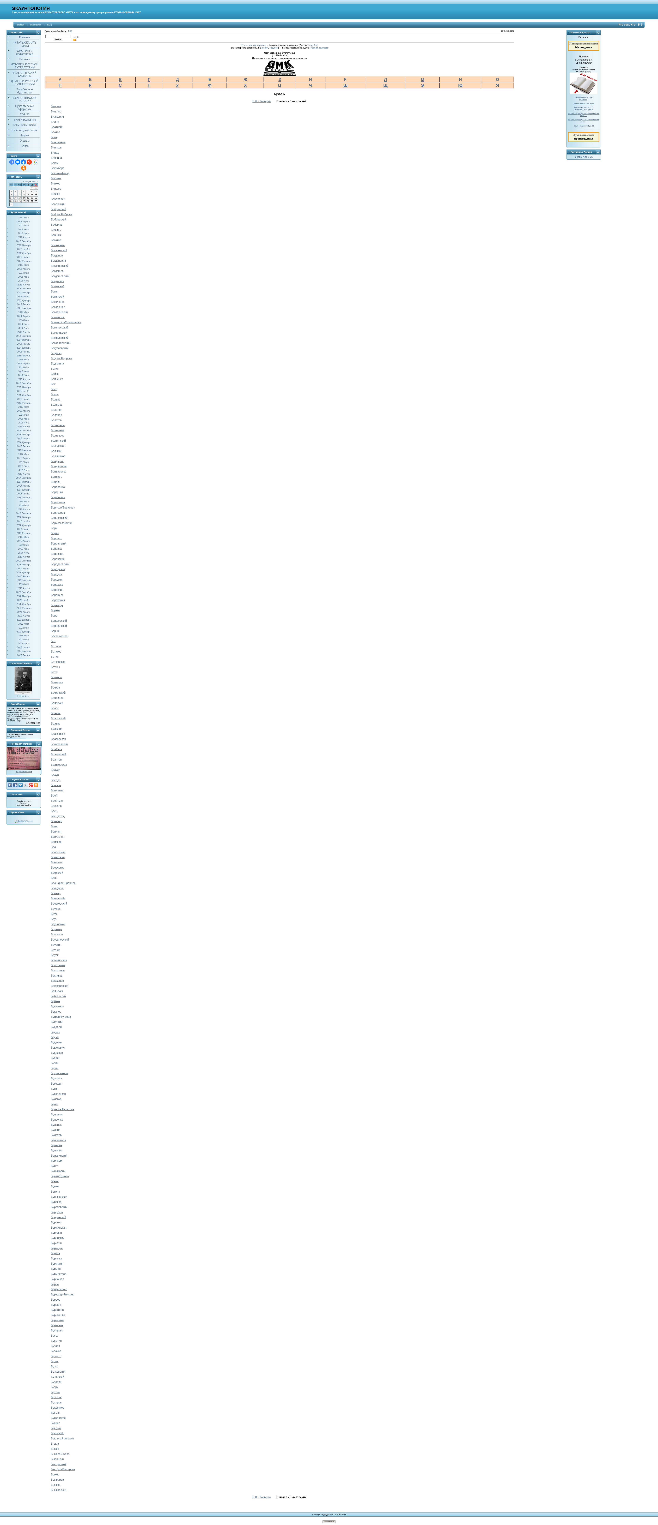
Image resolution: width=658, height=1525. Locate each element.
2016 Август (23, 426)
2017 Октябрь (24, 482)
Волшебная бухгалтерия (583, 103)
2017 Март (23, 454)
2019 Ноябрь (23, 568)
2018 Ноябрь (23, 521)
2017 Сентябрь (23, 478)
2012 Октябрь (24, 245)
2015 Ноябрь (23, 391)
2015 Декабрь (24, 395)
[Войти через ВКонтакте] (17, 162)
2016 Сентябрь (23, 430)
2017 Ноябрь (23, 486)
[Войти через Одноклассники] (23, 168)
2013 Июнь (23, 277)
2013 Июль (23, 280)
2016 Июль (23, 422)
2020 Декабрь (24, 604)
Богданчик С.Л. (584, 156)
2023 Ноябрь (23, 647)
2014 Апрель (23, 316)
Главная (20, 25)
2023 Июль (23, 643)
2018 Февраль (23, 497)
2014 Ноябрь (23, 344)
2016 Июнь (23, 418)
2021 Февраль (23, 608)
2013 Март (23, 265)
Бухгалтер (583, 99)
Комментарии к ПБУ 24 (584, 126)
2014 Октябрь (24, 340)
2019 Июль (23, 553)
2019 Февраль (23, 533)
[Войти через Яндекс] (29, 162)
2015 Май (24, 367)
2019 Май (24, 545)
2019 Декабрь (24, 572)
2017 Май (24, 462)
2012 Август (23, 237)
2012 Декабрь (24, 253)
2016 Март (23, 407)
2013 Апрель (23, 269)
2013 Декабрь (24, 300)
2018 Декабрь (24, 525)
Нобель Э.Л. (23, 696)
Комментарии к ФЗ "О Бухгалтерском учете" (583, 108)
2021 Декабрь (24, 620)
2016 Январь (23, 399)
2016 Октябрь (24, 434)
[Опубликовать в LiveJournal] (26, 785)
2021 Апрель (23, 612)
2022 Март (23, 624)
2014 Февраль (23, 308)
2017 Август (23, 474)
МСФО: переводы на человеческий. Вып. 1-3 (583, 114)
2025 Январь (23, 655)
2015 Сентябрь (23, 383)
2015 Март (23, 359)
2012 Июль (23, 233)
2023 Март (23, 635)
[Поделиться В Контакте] (10, 785)
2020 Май (24, 584)
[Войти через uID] (11, 162)
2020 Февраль (23, 580)
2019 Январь (23, 529)
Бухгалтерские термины (253, 45)
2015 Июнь (23, 371)
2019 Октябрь (24, 564)
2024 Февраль (23, 651)
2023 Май (24, 639)
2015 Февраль (23, 355)
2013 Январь (23, 257)
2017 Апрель (23, 458)
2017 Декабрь (24, 489)
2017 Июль (23, 470)
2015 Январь (23, 351)
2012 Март (23, 217)
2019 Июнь (23, 549)
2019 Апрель (23, 541)
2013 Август (23, 284)
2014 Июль (23, 328)
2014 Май (24, 320)
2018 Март (23, 501)
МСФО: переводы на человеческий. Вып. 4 (583, 121)
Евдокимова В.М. (23, 771)
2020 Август (23, 588)
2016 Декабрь (24, 442)
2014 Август (23, 332)
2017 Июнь (23, 466)
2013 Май (24, 273)
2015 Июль (23, 375)
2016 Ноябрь (23, 438)
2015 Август (23, 379)
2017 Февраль (23, 450)
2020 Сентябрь (23, 592)
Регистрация (35, 25)
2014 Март (23, 312)
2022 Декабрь (24, 631)
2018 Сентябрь (23, 513)
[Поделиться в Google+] (31, 785)
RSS (70, 31)
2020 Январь (23, 576)
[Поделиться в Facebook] (15, 785)
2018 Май (24, 505)
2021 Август (23, 616)
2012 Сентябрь (23, 241)
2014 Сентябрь (23, 336)
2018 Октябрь (24, 517)
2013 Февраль (23, 261)
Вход (49, 25)
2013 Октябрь (24, 292)
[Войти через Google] (35, 162)
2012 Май (24, 225)
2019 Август (23, 556)
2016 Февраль (23, 403)
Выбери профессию (583, 97)
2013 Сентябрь (23, 288)
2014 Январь (23, 304)
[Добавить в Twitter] (21, 785)
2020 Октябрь (24, 596)
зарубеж (313, 45)
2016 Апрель (23, 411)
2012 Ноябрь (23, 249)
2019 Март (23, 537)
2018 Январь (23, 493)
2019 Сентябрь (23, 560)
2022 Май (24, 627)
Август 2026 (30, 182)
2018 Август (23, 509)
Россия (264, 47)
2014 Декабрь (24, 347)
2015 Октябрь (24, 387)
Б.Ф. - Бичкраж (261, 101)
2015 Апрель (23, 363)
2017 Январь (23, 446)
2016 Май (24, 415)
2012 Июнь (23, 229)
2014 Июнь (23, 324)
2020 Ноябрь (23, 600)
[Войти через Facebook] (23, 162)
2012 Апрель (23, 221)
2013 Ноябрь (23, 296)
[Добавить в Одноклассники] (36, 785)
